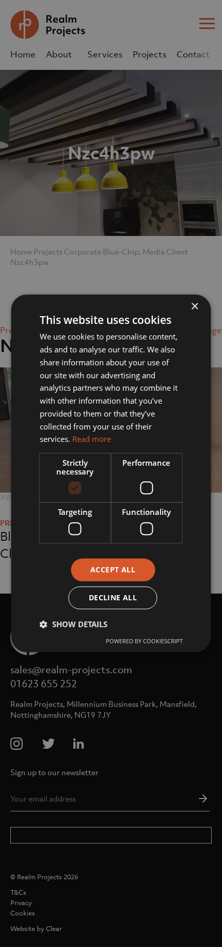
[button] (73, 624)
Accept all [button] (112, 569)
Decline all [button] (113, 598)
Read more (91, 439)
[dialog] (111, 473)
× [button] (194, 306)
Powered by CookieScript (144, 641)
